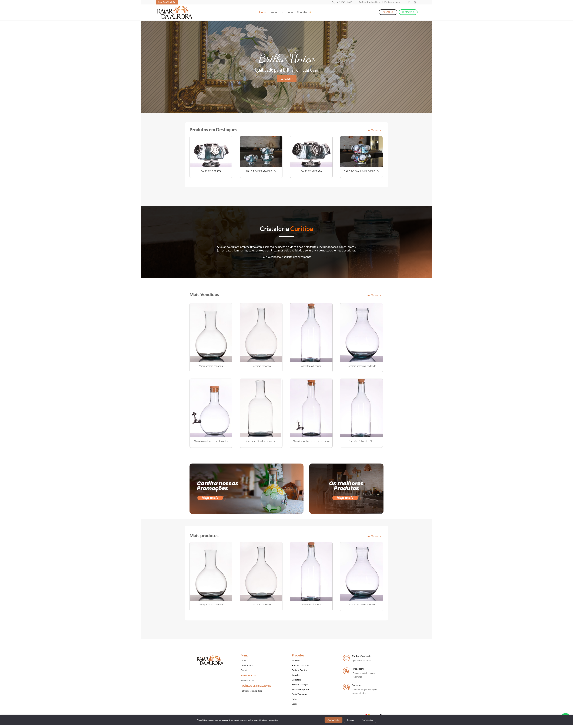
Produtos (275, 12)
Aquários (296, 660)
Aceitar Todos (333, 720)
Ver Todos (372, 130)
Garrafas (296, 675)
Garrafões (296, 679)
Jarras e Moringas (300, 684)
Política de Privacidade (251, 690)
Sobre (290, 12)
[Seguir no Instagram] (415, 2)
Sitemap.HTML (247, 680)
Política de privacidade (369, 2)
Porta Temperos (299, 694)
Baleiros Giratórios (300, 665)
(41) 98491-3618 (344, 2)
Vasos (294, 703)
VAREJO (389, 12)
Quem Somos (247, 665)
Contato (302, 12)
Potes (294, 699)
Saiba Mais (287, 79)
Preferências (367, 720)
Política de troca (392, 2)
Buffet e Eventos (299, 670)
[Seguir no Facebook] (409, 2)
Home (262, 12)
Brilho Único (286, 58)
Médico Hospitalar (300, 689)
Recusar (350, 720)
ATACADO (409, 12)
